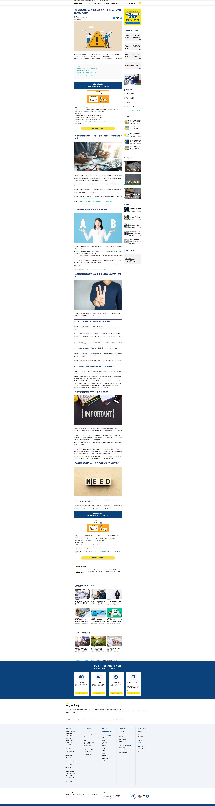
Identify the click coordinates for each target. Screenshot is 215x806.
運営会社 (67, 794)
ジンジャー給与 (68, 748)
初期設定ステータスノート (143, 751)
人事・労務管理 (132, 123)
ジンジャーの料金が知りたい (117, 3)
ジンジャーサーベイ (69, 769)
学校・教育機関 (105, 742)
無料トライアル (141, 734)
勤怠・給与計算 (132, 129)
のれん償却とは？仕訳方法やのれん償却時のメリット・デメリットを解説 (94, 205)
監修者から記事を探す (136, 110)
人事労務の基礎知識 (122, 750)
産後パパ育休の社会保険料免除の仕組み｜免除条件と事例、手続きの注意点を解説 (135, 121)
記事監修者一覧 (111, 720)
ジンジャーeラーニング (70, 777)
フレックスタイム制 (105, 757)
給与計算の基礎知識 (122, 749)
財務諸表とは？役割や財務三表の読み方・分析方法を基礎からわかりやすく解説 (95, 201)
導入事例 (85, 736)
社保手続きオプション (70, 737)
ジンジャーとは (86, 731)
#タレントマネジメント (130, 258)
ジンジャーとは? (92, 3)
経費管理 (75, 16)
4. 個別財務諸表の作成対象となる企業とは (83, 74)
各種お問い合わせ (120, 720)
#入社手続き (128, 261)
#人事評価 (127, 255)
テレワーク (104, 760)
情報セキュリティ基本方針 (92, 794)
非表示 (79, 66)
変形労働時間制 (105, 758)
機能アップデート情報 (142, 750)
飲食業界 (104, 739)
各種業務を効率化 (88, 751)
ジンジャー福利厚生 (69, 781)
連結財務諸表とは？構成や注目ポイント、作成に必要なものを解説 (92, 269)
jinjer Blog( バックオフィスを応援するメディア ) (126, 737)
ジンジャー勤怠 (68, 744)
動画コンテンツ (122, 733)
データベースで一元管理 (89, 749)
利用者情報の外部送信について (71, 797)
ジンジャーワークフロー (70, 753)
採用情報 (88, 797)
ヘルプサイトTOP (141, 748)
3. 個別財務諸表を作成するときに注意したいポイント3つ (86, 72)
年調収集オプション (69, 740)
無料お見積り (140, 736)
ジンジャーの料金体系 (88, 734)
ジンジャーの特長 (88, 745)
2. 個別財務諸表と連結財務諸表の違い (83, 70)
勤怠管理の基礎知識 (122, 747)
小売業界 (104, 753)
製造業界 (104, 743)
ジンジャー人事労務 (69, 735)
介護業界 (104, 747)
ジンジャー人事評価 (69, 764)
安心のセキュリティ (88, 753)
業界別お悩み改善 (122, 739)
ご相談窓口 (140, 731)
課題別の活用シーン (106, 731)
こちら (104, 122)
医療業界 (104, 745)
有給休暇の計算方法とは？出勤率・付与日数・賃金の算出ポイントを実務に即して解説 (135, 147)
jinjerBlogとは (102, 720)
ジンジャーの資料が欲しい (103, 3)
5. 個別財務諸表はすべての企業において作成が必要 (85, 75)
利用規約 (73, 794)
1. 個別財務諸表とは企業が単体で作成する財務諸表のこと (86, 68)
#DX (132, 255)
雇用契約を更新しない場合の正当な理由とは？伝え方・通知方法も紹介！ (135, 141)
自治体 (103, 748)
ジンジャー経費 (68, 757)
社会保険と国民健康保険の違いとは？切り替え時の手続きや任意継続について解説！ (135, 134)
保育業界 (104, 751)
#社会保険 (134, 261)
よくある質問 (86, 733)
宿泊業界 (104, 750)
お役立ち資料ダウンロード (131, 3)
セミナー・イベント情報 (123, 734)
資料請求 (139, 733)
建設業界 (104, 740)
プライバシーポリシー (81, 794)
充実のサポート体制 (88, 754)
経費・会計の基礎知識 (123, 752)
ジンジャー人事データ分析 (70, 773)
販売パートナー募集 (141, 742)
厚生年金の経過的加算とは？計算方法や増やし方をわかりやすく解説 (135, 127)
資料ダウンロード (122, 731)
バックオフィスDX (93, 720)
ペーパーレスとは (122, 741)
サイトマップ (82, 797)
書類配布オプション (69, 738)
